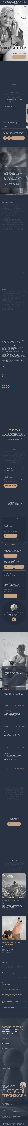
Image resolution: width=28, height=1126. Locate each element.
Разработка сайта (16, 1116)
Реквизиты (14, 1109)
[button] (19, 57)
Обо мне (4, 1110)
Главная (3, 1107)
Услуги (3, 1108)
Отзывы (3, 1111)
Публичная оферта (16, 1111)
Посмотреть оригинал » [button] (19, 684)
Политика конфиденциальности (19, 1112)
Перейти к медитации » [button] (7, 909)
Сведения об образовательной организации (19, 1108)
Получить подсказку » (6, 952)
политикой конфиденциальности (17, 1124)
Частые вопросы (5, 1113)
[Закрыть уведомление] (27, 1121)
